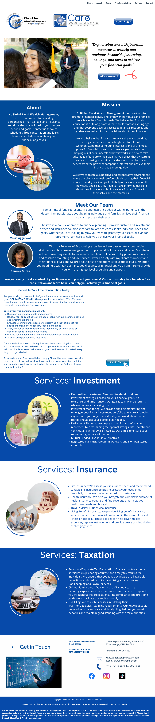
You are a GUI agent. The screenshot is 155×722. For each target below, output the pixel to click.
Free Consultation (123, 3)
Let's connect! (109, 76)
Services (138, 3)
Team (108, 3)
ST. (128, 704)
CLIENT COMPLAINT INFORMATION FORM (88, 704)
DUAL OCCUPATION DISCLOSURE (53, 704)
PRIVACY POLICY (29, 704)
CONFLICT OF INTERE (118, 704)
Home (90, 3)
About (99, 3)
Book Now (117, 362)
